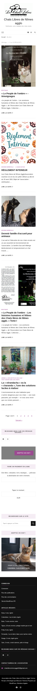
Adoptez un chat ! (24, 453)
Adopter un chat (12, 565)
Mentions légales (22, 683)
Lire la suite (6, 113)
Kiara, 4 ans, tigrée (7, 613)
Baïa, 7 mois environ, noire (9, 621)
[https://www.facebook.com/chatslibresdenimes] (3, 439)
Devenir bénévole (7, 167)
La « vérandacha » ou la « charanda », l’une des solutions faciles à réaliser (18, 385)
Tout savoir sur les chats (10, 379)
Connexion (4, 588)
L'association (20, 167)
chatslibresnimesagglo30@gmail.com (16, 668)
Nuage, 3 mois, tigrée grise (9, 638)
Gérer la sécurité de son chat (11, 378)
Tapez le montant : (18, 490)
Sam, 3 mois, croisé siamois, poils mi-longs (14, 642)
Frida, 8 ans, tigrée (7, 630)
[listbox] (18, 554)
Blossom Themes (21, 681)
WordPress (12, 683)
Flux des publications (7, 593)
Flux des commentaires (8, 597)
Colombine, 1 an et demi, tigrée (18, 568)
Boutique (4, 90)
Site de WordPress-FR (8, 601)
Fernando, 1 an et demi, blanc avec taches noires (16, 634)
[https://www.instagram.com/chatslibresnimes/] (8, 439)
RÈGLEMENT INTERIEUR (14, 170)
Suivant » (19, 420)
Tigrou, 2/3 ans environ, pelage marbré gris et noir (16, 625)
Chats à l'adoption (23, 565)
